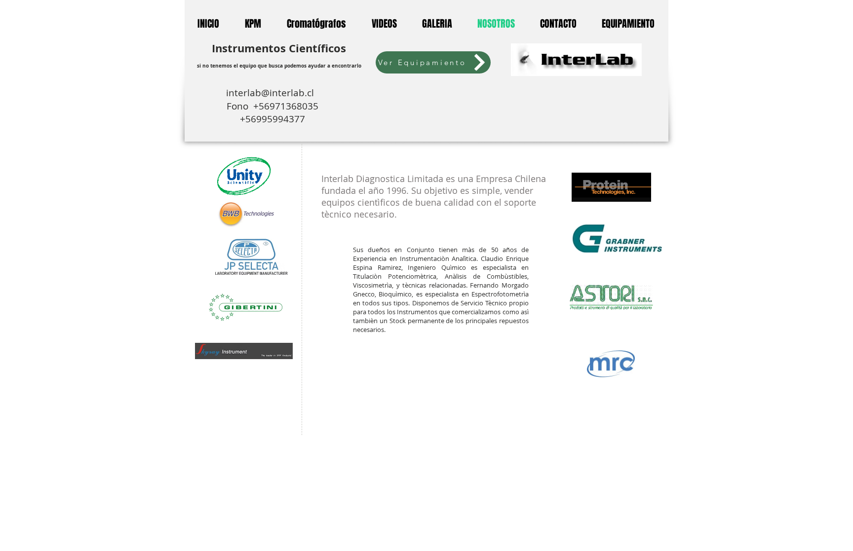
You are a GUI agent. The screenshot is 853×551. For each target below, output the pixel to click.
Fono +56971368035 (272, 106)
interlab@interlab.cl (272, 92)
